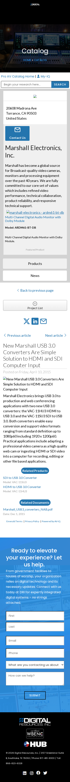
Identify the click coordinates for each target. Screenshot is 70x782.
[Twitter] (45, 773)
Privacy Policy (32, 521)
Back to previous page (37, 290)
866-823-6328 (14, 763)
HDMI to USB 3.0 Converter (22, 487)
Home (27, 60)
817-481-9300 (47, 758)
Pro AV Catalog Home (18, 76)
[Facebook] (38, 773)
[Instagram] (32, 773)
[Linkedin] (25, 773)
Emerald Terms (14, 521)
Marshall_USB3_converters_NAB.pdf (28, 509)
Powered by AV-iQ (51, 521)
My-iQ (45, 76)
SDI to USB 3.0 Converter (20, 477)
